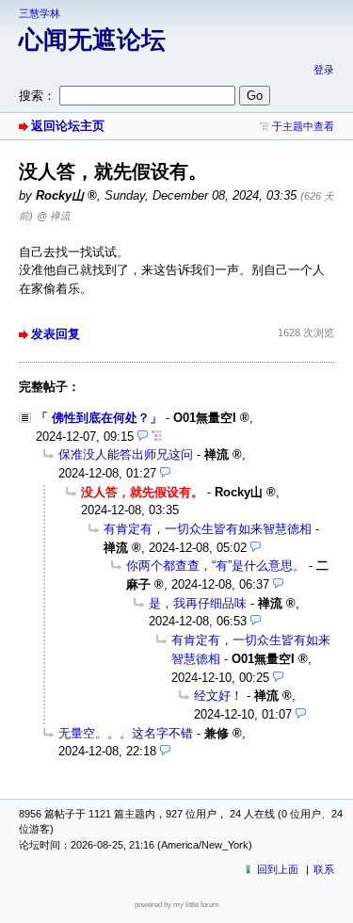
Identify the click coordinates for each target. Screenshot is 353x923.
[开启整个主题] (157, 436)
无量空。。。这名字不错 (125, 733)
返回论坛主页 (67, 126)
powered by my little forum (177, 904)
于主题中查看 (303, 126)
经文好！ (218, 695)
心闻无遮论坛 (92, 39)
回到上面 (277, 869)
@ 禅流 (54, 215)
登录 (323, 69)
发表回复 (55, 334)
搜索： (37, 96)
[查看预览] (142, 436)
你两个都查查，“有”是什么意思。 (215, 566)
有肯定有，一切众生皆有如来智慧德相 (208, 529)
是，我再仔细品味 (198, 603)
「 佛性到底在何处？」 (99, 418)
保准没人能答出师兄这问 (125, 454)
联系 (323, 869)
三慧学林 (39, 13)
